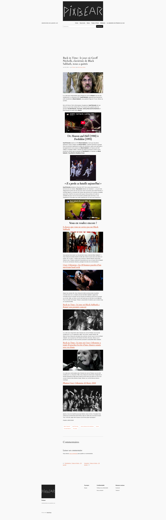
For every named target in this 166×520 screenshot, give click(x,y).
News (84, 67)
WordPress (49, 512)
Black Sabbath (67, 426)
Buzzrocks (80, 67)
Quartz (97, 426)
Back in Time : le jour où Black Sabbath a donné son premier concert (81, 305)
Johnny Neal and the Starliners (87, 426)
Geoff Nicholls (75, 426)
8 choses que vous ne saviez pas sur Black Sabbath (80, 228)
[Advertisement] (83, 39)
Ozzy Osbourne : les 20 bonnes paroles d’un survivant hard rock (82, 266)
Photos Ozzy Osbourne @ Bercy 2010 (79, 383)
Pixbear (73, 67)
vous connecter (73, 453)
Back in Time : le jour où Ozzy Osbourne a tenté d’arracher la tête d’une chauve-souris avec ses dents (82, 345)
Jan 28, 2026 (66, 67)
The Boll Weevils (67, 428)
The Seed (75, 428)
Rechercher (99, 26)
